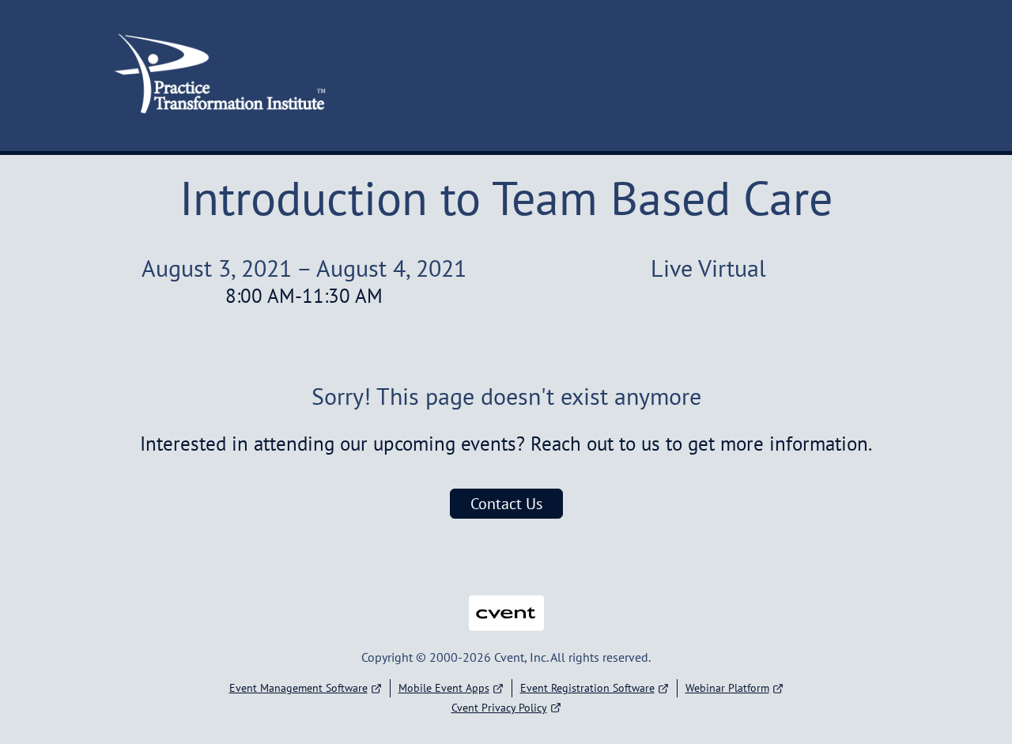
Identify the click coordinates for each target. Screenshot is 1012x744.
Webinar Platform (727, 688)
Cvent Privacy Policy (499, 708)
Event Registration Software (587, 688)
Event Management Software (298, 688)
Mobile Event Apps (443, 688)
